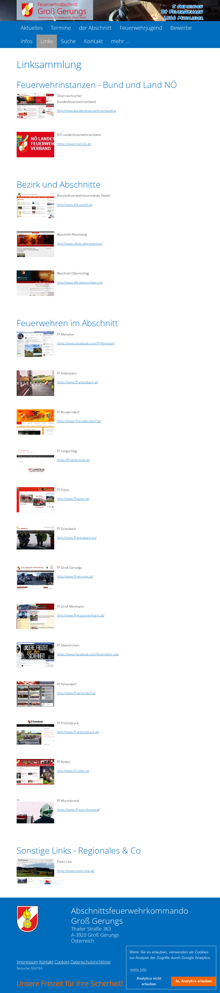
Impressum (27, 962)
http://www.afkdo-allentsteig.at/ (79, 243)
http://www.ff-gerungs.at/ (75, 576)
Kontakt (93, 41)
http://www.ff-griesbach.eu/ (77, 537)
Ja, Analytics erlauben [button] (193, 981)
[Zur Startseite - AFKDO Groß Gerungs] (27, 931)
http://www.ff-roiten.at (73, 770)
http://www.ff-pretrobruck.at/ (78, 732)
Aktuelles (32, 27)
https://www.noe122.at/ (74, 144)
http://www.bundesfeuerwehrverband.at (86, 110)
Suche (68, 41)
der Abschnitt (95, 27)
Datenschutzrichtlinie (91, 962)
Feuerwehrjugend (141, 27)
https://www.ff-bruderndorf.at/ (79, 421)
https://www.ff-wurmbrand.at (78, 809)
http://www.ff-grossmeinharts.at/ (80, 615)
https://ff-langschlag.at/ (73, 460)
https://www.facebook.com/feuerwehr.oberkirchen (94, 654)
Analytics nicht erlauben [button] (149, 981)
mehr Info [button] (138, 969)
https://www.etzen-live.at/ (75, 870)
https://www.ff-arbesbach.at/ (77, 382)
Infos (26, 41)
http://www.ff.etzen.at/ (73, 498)
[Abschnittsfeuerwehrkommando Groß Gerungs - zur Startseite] (55, 18)
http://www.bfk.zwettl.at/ (75, 204)
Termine (61, 27)
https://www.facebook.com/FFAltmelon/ (86, 343)
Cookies (61, 962)
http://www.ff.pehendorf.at (76, 693)
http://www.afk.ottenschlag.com (80, 282)
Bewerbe (181, 27)
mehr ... (120, 41)
